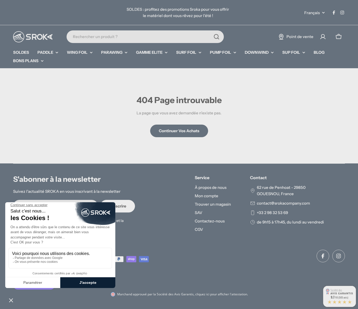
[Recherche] (216, 37)
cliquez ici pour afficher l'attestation (221, 294)
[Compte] (323, 37)
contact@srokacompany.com (283, 203)
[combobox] (145, 36)
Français (312, 13)
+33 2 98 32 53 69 (272, 212)
